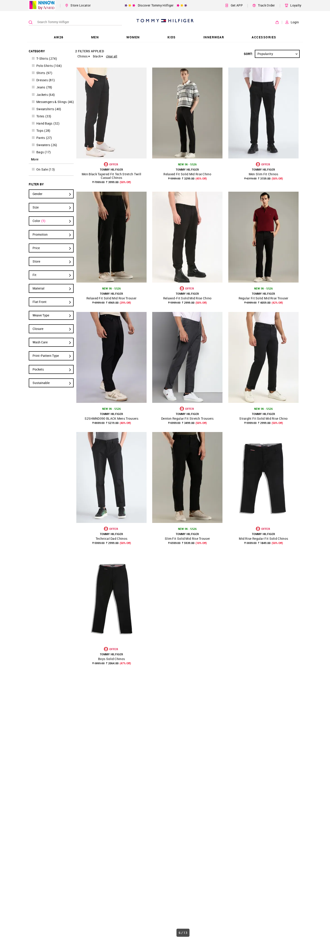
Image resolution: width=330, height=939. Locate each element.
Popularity (265, 54)
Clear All (111, 56)
